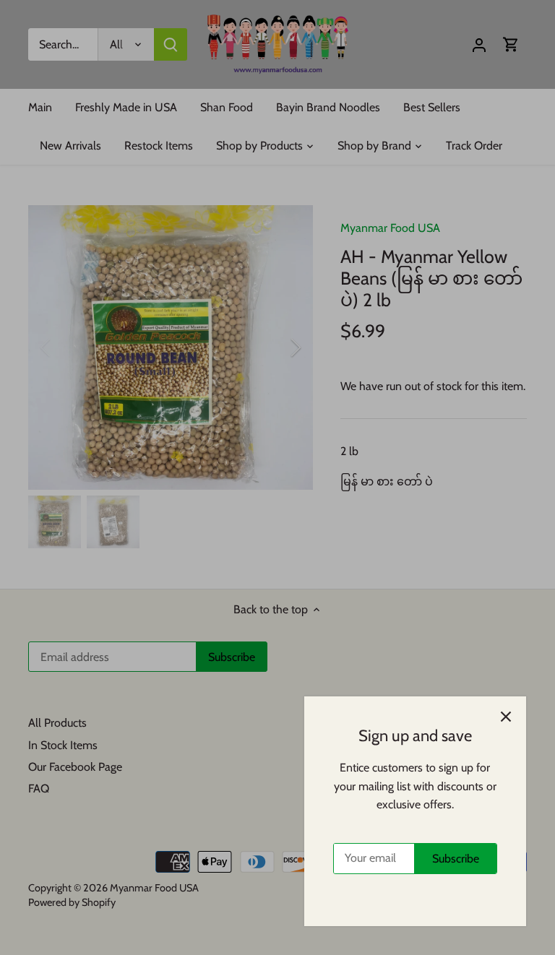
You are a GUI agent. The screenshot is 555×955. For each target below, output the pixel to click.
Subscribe (455, 858)
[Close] (506, 717)
